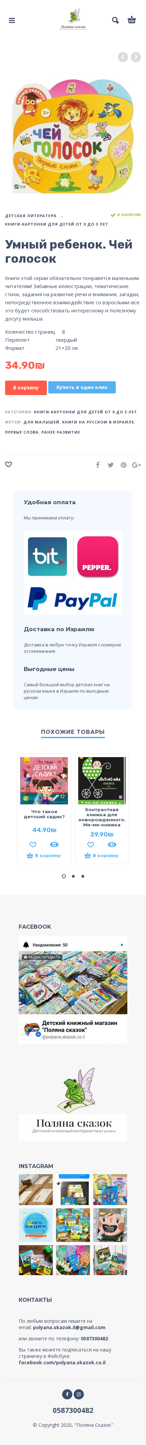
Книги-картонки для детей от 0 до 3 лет (56, 224)
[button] (64, 876)
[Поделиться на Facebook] (95, 464)
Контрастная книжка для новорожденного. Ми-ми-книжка (102, 817)
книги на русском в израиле (98, 421)
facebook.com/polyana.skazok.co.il (62, 1362)
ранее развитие (60, 432)
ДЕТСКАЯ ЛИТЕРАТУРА (31, 215)
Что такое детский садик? (44, 814)
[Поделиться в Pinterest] (121, 464)
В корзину (26, 387)
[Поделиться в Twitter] (108, 464)
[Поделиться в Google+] (134, 464)
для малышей (41, 421)
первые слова (22, 432)
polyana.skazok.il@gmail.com (69, 1327)
